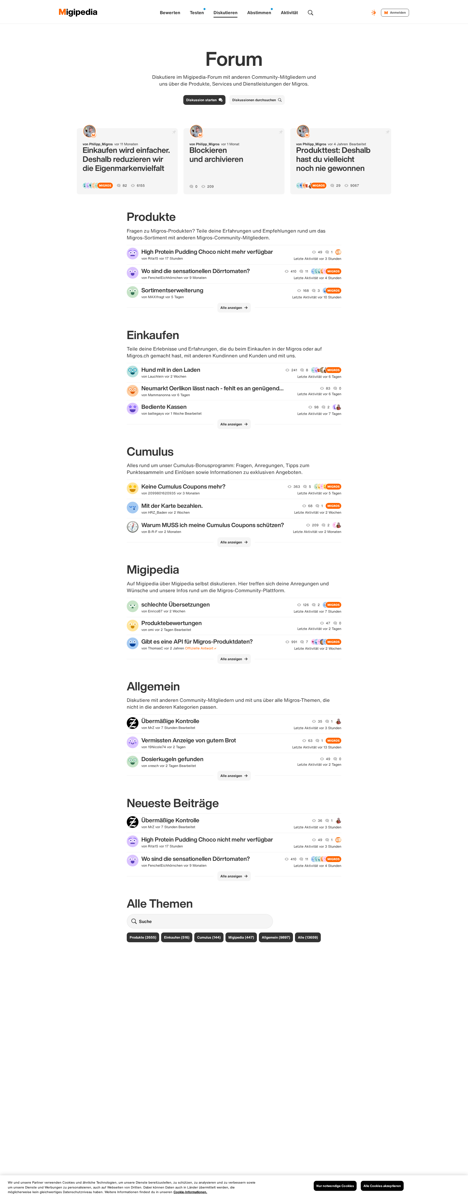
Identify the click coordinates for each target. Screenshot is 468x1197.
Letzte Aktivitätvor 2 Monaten (317, 531)
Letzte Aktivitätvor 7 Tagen (319, 413)
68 (310, 506)
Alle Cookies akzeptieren (382, 1185)
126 (306, 605)
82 (125, 185)
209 (210, 186)
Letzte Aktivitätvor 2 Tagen (319, 628)
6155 (141, 185)
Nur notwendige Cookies (335, 1185)
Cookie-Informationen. (190, 1192)
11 (306, 271)
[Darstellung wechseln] (374, 13)
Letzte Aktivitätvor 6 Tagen (319, 376)
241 (294, 370)
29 (338, 185)
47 (328, 623)
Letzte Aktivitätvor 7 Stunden (317, 611)
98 (316, 407)
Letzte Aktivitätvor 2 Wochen (317, 512)
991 (294, 642)
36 (320, 820)
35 (320, 721)
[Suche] (310, 13)
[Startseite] (78, 13)
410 (293, 271)
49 (320, 252)
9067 (354, 185)
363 (296, 486)
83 (328, 388)
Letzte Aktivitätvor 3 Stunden (317, 258)
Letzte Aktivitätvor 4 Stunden (317, 278)
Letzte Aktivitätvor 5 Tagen (319, 493)
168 (306, 290)
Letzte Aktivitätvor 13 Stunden (316, 747)
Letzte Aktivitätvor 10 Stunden (316, 297)
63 (310, 740)
